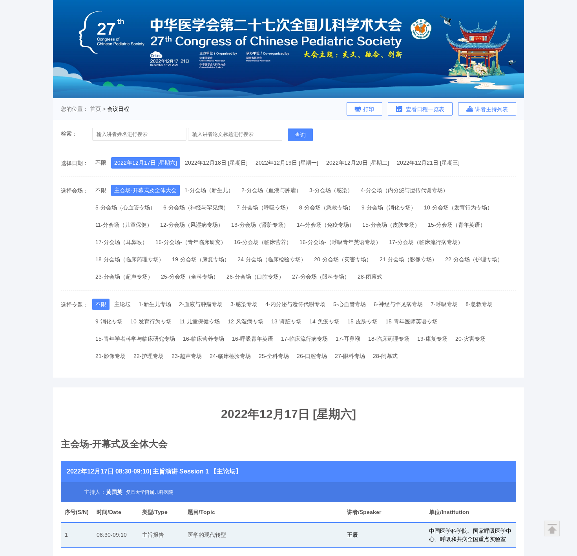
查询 (300, 135)
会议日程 (118, 109)
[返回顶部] (552, 528)
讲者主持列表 (491, 109)
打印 (368, 109)
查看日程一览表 (424, 109)
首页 (95, 109)
